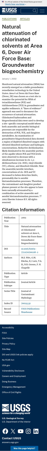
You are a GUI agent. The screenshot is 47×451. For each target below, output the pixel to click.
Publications (9, 19)
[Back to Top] (38, 442)
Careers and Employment (14, 376)
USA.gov (6, 365)
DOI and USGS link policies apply (17, 355)
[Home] (9, 13)
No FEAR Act (8, 360)
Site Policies (8, 338)
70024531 (26, 303)
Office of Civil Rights (11, 392)
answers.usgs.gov (10, 442)
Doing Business (9, 382)
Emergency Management (13, 387)
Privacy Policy (8, 344)
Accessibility (8, 328)
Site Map (6, 349)
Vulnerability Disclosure (13, 371)
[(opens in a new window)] (5, 431)
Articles (25, 19)
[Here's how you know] (23, 3)
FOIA (4, 333)
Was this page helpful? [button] (24, 448)
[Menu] (42, 11)
